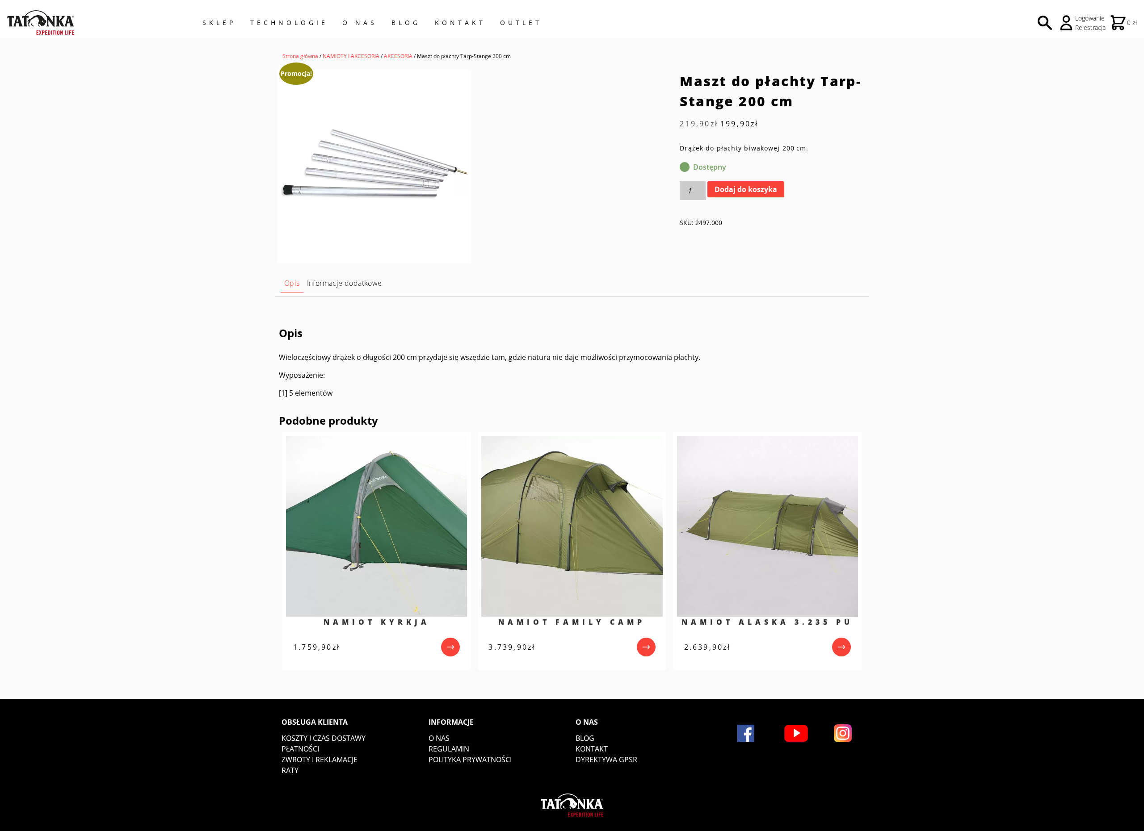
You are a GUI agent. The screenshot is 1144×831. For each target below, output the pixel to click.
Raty (290, 770)
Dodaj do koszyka (746, 189)
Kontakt (460, 22)
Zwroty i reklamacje (320, 759)
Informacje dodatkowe (344, 283)
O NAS (359, 22)
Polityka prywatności (470, 759)
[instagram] (843, 733)
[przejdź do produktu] (450, 647)
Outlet (521, 22)
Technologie (289, 22)
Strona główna (300, 56)
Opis (292, 283)
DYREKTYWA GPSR (606, 759)
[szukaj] (1045, 23)
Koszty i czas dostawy (324, 738)
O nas (439, 738)
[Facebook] (745, 733)
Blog (406, 22)
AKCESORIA (398, 56)
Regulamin (449, 749)
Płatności (300, 749)
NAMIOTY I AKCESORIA (351, 56)
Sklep (219, 22)
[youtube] (796, 733)
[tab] (292, 283)
